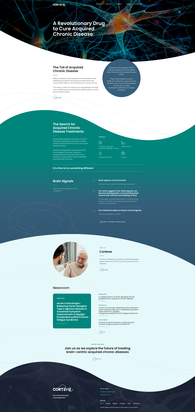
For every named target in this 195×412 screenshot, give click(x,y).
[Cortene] (63, 388)
